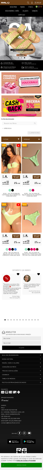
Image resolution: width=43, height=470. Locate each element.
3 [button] (25, 58)
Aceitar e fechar (21, 465)
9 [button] (29, 320)
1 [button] (19, 58)
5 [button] (17, 320)
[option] (21, 38)
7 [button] (23, 320)
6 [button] (20, 320)
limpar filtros (34, 133)
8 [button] (26, 320)
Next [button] (41, 295)
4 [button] (14, 320)
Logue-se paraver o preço (16, 177)
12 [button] (38, 320)
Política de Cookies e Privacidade (26, 460)
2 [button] (21, 58)
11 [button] (35, 320)
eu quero (21, 347)
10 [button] (32, 320)
